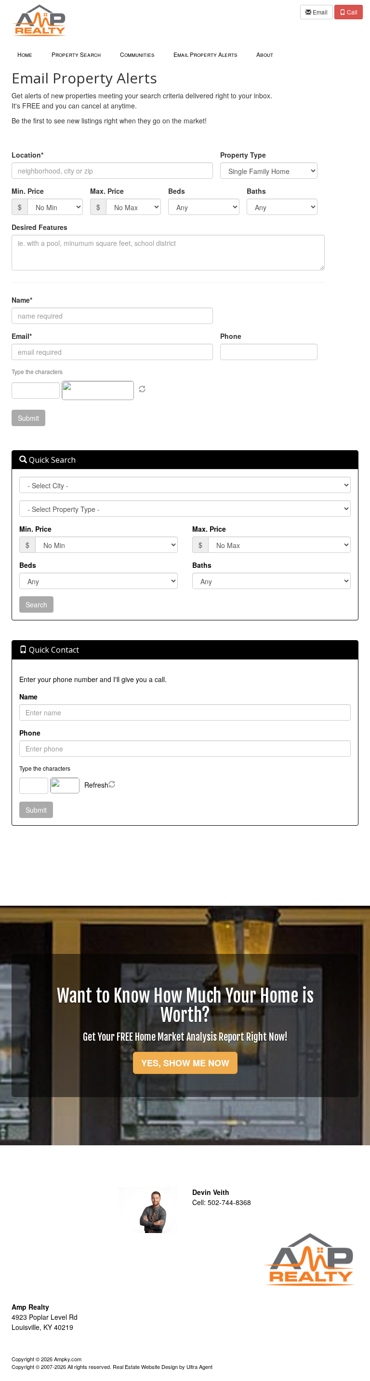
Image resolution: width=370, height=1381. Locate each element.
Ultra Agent (199, 1366)
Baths (256, 191)
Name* (22, 300)
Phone (230, 336)
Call (351, 12)
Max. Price (107, 191)
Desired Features (39, 227)
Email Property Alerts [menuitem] (205, 54)
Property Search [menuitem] (76, 54)
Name (28, 696)
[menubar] (145, 53)
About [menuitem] (264, 54)
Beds (176, 191)
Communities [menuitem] (137, 54)
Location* (27, 155)
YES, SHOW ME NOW (185, 1063)
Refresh (96, 785)
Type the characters (44, 768)
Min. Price (28, 191)
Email (319, 12)
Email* (22, 336)
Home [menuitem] (24, 54)
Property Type (243, 155)
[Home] (39, 19)
